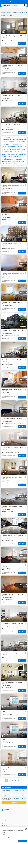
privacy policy (7, 799)
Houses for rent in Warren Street (9, 163)
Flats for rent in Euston (12, 159)
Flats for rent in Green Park (8, 141)
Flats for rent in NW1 (19, 12)
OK (23, 841)
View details (22, 44)
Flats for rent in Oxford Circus (19, 139)
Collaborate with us (6, 816)
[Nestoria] (14, 2)
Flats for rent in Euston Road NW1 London (18, 14)
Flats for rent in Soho (7, 139)
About (2, 818)
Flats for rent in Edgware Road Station (15, 153)
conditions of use (19, 798)
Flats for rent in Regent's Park (15, 146)
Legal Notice (4, 825)
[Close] (26, 829)
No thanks (14, 841)
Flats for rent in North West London (7, 12)
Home (2, 11)
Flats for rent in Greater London (10, 11)
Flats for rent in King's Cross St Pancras (15, 161)
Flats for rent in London (21, 11)
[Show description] (25, 36)
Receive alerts (14, 802)
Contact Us (4, 820)
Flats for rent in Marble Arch (12, 143)
